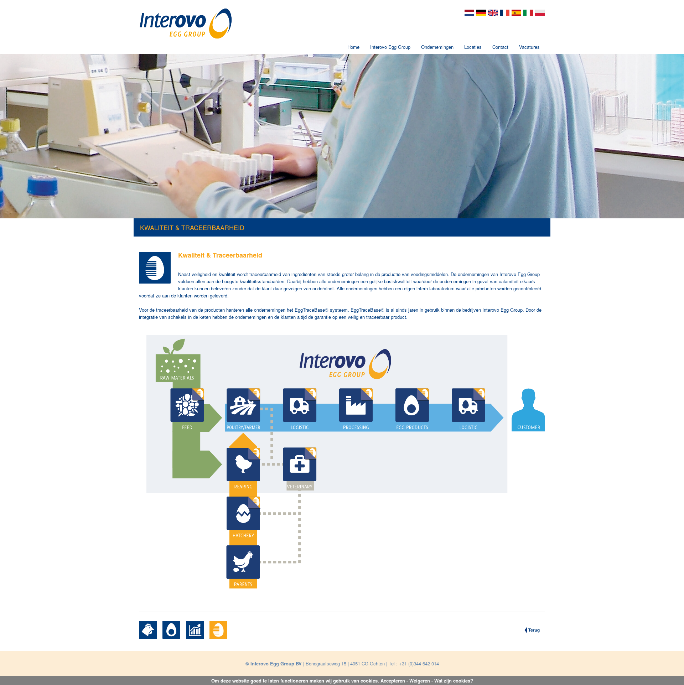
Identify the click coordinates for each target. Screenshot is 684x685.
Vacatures (529, 46)
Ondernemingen (437, 46)
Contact (500, 46)
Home (353, 46)
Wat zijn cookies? (453, 680)
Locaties (473, 46)
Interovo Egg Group (390, 46)
